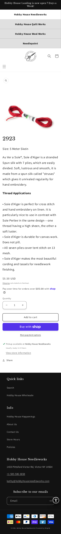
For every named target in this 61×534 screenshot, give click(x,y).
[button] (4, 66)
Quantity (7, 298)
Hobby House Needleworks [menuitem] (30, 14)
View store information (18, 352)
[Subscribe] (50, 501)
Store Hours (13, 439)
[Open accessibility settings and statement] (56, 500)
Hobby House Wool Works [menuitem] (30, 33)
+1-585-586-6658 (16, 474)
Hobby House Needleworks (26, 528)
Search (10, 387)
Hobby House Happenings (21, 416)
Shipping (6, 283)
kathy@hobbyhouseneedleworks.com (28, 481)
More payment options (30, 335)
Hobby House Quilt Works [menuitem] (30, 24)
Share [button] (9, 360)
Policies (11, 447)
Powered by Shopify (43, 528)
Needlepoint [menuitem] (30, 43)
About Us (12, 424)
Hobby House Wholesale (20, 395)
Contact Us (13, 431)
